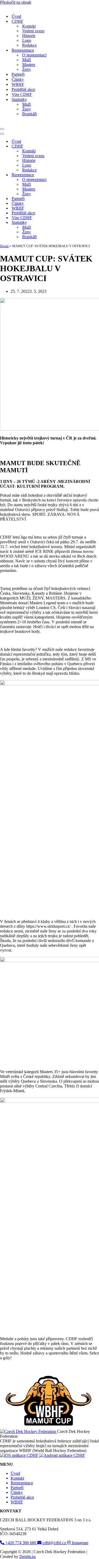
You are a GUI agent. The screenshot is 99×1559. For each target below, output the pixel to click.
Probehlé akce (22, 1534)
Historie (28, 54)
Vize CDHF (22, 112)
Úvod (16, 34)
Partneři (18, 92)
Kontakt (29, 44)
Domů (4, 283)
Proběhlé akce (23, 107)
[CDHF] (16, 25)
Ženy (26, 87)
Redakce (29, 63)
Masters (28, 83)
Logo (26, 58)
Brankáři (29, 132)
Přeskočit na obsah (15, 2)
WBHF (18, 102)
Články (18, 97)
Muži (26, 78)
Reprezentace (22, 1519)
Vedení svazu (33, 49)
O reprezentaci (34, 73)
